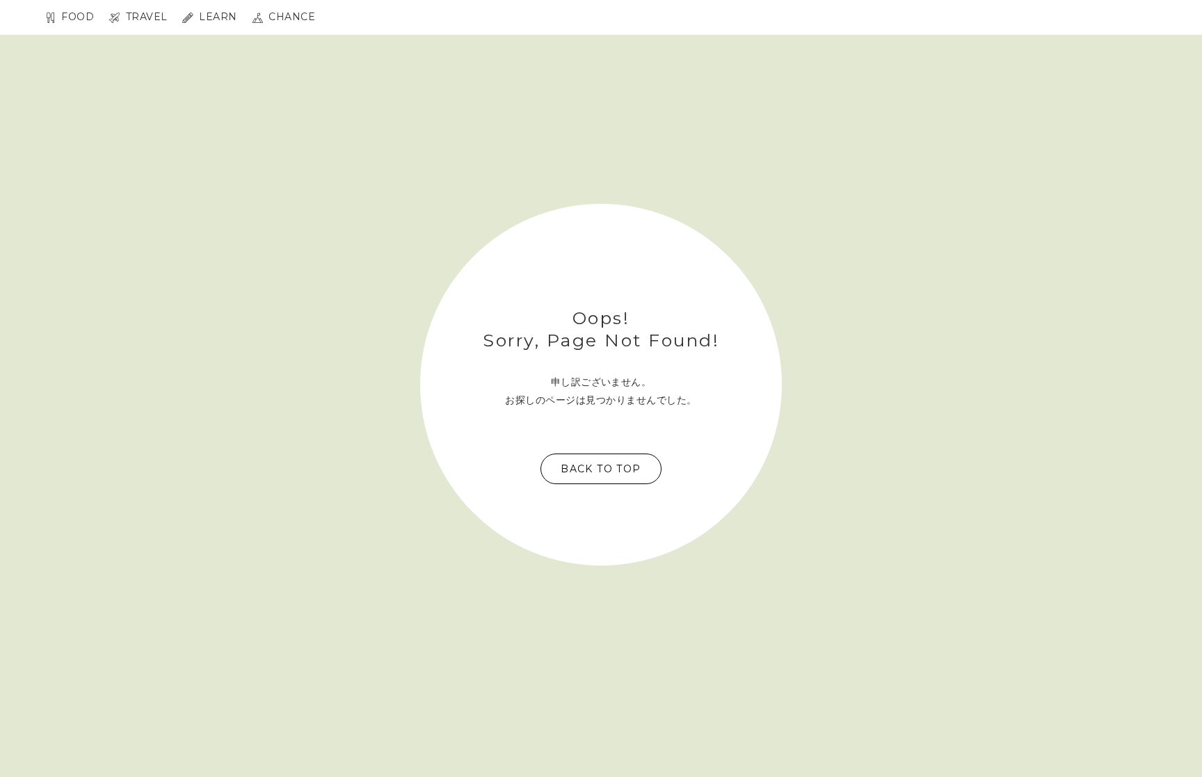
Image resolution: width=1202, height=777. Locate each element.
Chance (290, 17)
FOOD (76, 17)
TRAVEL (145, 17)
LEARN (216, 17)
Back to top (601, 469)
